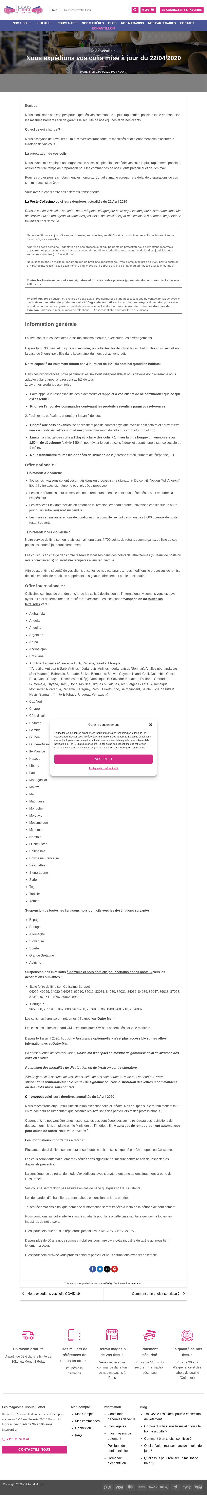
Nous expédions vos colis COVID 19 (53, 1293)
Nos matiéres (93, 23)
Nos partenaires (162, 23)
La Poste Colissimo (40, 201)
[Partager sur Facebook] (92, 1269)
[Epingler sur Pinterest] (114, 1269)
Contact (187, 23)
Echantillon (103, 28)
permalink (136, 1283)
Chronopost (34, 1096)
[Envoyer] (135, 10)
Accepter (103, 759)
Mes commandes (87, 1421)
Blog (112, 23)
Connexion (83, 1428)
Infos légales (117, 1426)
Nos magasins (132, 23)
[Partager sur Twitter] (100, 1269)
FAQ (78, 1435)
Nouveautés (68, 23)
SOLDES (43, 23)
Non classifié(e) (103, 51)
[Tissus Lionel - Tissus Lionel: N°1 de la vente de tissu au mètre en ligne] (23, 10)
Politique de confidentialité (103, 768)
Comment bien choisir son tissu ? (156, 1293)
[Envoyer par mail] (107, 1269)
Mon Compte (84, 1414)
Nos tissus (21, 23)
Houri (122, 71)
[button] (151, 725)
